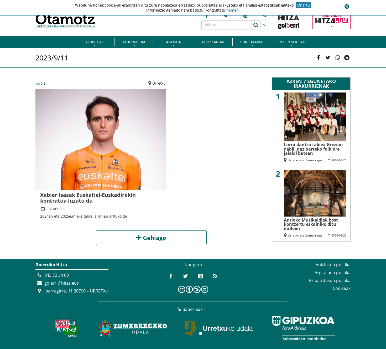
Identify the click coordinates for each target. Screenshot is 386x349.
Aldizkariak (212, 41)
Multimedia (134, 41)
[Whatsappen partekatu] (337, 57)
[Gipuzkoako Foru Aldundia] (303, 328)
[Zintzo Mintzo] (66, 328)
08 (340, 160)
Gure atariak (252, 41)
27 (344, 235)
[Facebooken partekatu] (318, 57)
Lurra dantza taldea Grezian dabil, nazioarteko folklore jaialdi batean (313, 149)
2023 (49, 208)
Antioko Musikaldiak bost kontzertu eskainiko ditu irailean (311, 224)
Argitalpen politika (333, 272)
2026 (335, 160)
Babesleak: (193, 309)
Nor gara (193, 265)
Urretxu (159, 83)
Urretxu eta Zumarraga (305, 160)
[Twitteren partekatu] (327, 57)
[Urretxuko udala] (219, 328)
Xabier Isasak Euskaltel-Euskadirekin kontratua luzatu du (88, 197)
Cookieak (342, 288)
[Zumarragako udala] (133, 328)
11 (63, 208)
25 (344, 160)
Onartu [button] (303, 5)
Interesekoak (291, 41)
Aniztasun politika (333, 265)
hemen (232, 10)
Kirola (40, 83)
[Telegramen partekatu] (347, 57)
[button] (347, 7)
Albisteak (94, 41)
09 (57, 208)
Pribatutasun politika (330, 280)
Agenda (173, 41)
